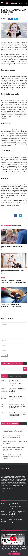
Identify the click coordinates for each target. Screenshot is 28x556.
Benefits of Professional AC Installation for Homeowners (17, 397)
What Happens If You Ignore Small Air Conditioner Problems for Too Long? (16, 382)
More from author (16, 225)
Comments (18, 376)
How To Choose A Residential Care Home (12, 247)
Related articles (6, 225)
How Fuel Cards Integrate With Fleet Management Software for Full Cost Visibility (18, 414)
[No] (26, 550)
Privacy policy (16, 553)
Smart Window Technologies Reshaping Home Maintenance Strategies (17, 390)
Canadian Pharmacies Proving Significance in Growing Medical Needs (14, 281)
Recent (4, 376)
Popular (11, 376)
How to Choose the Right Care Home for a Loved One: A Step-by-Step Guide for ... (17, 406)
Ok (10, 553)
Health (3, 230)
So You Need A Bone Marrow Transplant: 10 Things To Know (11, 305)
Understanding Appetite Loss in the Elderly (12, 271)
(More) (2, 491)
